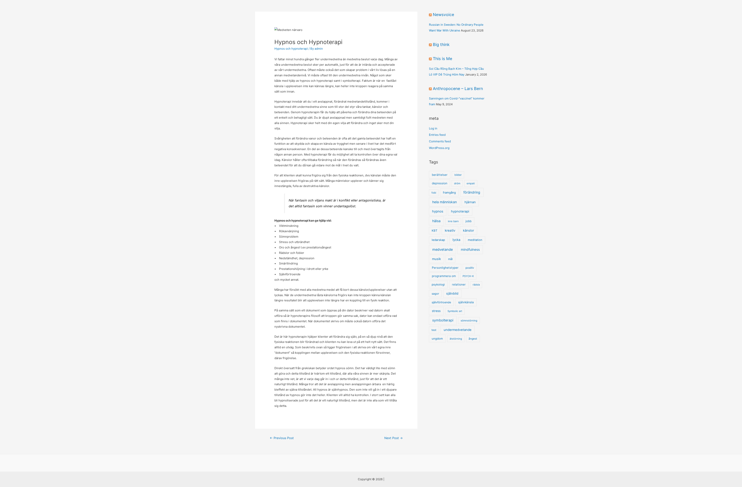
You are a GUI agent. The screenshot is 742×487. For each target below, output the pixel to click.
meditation (475, 240)
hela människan (444, 202)
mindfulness (470, 249)
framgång (449, 192)
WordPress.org (439, 148)
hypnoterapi (460, 211)
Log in (433, 128)
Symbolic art (455, 311)
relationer (459, 284)
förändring (471, 192)
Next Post (393, 438)
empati (471, 183)
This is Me (442, 58)
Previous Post (282, 438)
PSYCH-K (468, 276)
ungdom (437, 338)
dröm (457, 183)
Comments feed (440, 141)
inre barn (453, 221)
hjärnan (470, 202)
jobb (468, 221)
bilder (458, 174)
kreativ (450, 230)
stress (436, 311)
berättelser (440, 175)
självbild (452, 293)
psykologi (438, 284)
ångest (473, 338)
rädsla (476, 284)
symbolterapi (442, 320)
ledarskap (438, 240)
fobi (433, 192)
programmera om (444, 276)
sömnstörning (469, 320)
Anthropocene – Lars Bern (458, 88)
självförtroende (441, 302)
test (433, 329)
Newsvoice (443, 14)
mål (450, 259)
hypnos (437, 211)
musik (436, 259)
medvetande (442, 249)
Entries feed (437, 135)
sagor (435, 293)
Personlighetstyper (445, 267)
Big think (441, 44)
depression (439, 183)
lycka (456, 240)
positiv (469, 267)
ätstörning (456, 338)
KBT (434, 230)
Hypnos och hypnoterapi (291, 48)
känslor (468, 230)
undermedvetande (457, 330)
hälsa (436, 221)
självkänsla (466, 302)
